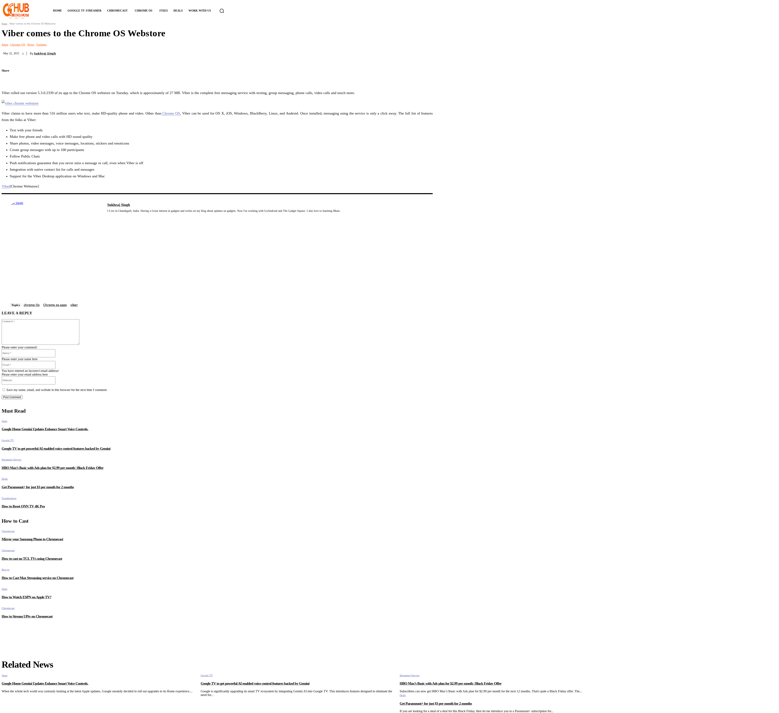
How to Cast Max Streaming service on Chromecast (37, 578)
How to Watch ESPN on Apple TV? (26, 597)
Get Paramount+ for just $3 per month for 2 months (38, 487)
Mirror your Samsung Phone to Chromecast (32, 539)
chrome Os (32, 305)
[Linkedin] (108, 216)
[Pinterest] (22, 80)
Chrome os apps (55, 305)
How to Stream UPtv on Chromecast (27, 616)
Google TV (8, 440)
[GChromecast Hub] (22, 11)
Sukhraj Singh (45, 53)
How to (6, 569)
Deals (5, 478)
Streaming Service (12, 459)
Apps (4, 23)
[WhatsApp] (36, 80)
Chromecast (8, 531)
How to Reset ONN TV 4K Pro (23, 506)
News (30, 44)
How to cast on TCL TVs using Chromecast (32, 559)
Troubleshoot (9, 498)
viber (74, 305)
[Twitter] (8, 80)
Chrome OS (17, 44)
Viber (6, 186)
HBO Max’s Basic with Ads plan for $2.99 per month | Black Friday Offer (52, 468)
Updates (41, 44)
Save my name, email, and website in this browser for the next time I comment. (56, 390)
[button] (222, 11)
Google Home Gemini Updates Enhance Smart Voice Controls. (45, 429)
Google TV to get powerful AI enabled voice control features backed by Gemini (56, 448)
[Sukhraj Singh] (52, 252)
